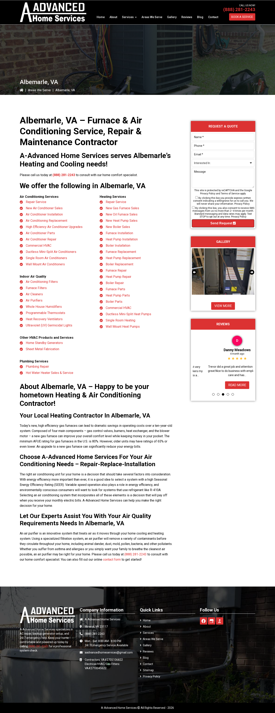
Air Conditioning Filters (42, 282)
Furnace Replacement (121, 252)
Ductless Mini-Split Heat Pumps (128, 314)
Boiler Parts (114, 302)
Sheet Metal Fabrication (42, 349)
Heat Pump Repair (118, 277)
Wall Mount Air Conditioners (45, 264)
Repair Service (36, 202)
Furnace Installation (119, 233)
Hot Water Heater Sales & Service (49, 373)
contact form (112, 559)
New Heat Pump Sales (122, 221)
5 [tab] (233, 394)
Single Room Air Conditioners (46, 258)
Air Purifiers (34, 300)
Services (148, 632)
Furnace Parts (115, 289)
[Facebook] (203, 621)
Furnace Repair (116, 270)
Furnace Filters (36, 288)
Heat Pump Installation (122, 239)
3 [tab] (223, 394)
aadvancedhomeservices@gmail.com (109, 652)
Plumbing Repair (37, 366)
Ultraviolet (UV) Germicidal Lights (49, 325)
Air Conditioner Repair (41, 239)
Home (147, 620)
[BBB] (219, 621)
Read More (223, 385)
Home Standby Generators (44, 343)
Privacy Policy (207, 193)
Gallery (147, 645)
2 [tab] (218, 394)
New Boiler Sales (118, 227)
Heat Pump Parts (118, 295)
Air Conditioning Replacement (46, 221)
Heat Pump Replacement (123, 258)
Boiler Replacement (119, 264)
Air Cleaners (34, 294)
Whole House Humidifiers (44, 307)
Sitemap (148, 670)
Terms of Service (230, 193)
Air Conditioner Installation (44, 214)
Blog (146, 657)
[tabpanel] (223, 361)
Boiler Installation (118, 245)
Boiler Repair (115, 283)
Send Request (221, 223)
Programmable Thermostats (45, 313)
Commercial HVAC (38, 245)
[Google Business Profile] (211, 621)
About (147, 626)
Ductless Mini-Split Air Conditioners (51, 252)
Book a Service (242, 16)
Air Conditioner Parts (40, 233)
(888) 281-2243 (239, 9)
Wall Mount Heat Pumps (123, 326)
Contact (148, 664)
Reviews (148, 651)
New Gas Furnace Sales (122, 208)
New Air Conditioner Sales (44, 208)
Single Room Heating (120, 320)
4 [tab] (228, 394)
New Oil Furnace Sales (122, 214)
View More (223, 306)
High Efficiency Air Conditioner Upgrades (54, 227)
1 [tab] (213, 394)
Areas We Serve (39, 90)
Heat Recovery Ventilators (44, 319)
